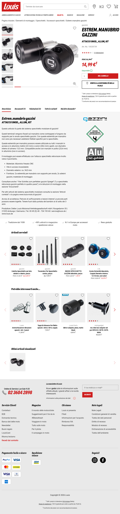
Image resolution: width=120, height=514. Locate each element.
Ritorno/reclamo (8, 437)
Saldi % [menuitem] (60, 15)
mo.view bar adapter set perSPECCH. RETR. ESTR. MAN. (99, 330)
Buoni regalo (7, 429)
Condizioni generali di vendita (104, 414)
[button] (85, 6)
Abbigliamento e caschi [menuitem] (11, 15)
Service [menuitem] (91, 15)
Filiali (64, 414)
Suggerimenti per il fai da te (43, 414)
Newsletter (6, 425)
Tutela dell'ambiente (100, 433)
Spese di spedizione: (88, 96)
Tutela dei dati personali (102, 418)
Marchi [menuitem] (70, 15)
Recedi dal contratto (10, 440)
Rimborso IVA (67, 422)
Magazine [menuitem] (80, 15)
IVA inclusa (102, 94)
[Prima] (76, 56)
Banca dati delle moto (11, 422)
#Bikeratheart (37, 418)
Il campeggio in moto (40, 433)
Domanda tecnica (9, 418)
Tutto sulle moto (38, 425)
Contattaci (6, 410)
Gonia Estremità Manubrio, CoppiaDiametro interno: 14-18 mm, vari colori (99, 273)
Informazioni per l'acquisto (73, 418)
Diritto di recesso (99, 422)
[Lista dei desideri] (108, 6)
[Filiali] (94, 6)
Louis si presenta (69, 410)
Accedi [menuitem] (115, 15)
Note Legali (96, 410)
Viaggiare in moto (39, 422)
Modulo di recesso (99, 425)
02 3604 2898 (20, 392)
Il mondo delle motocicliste (43, 410)
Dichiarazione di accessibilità (104, 429)
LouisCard (6, 433)
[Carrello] (116, 6)
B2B (3, 414)
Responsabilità (68, 425)
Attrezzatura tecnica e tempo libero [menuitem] (38, 15)
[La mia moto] (101, 6)
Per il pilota (36, 429)
